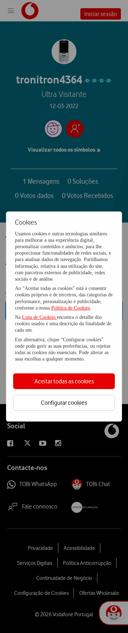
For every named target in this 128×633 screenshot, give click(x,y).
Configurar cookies (64, 402)
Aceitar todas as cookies (64, 381)
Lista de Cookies (39, 317)
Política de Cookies (70, 308)
